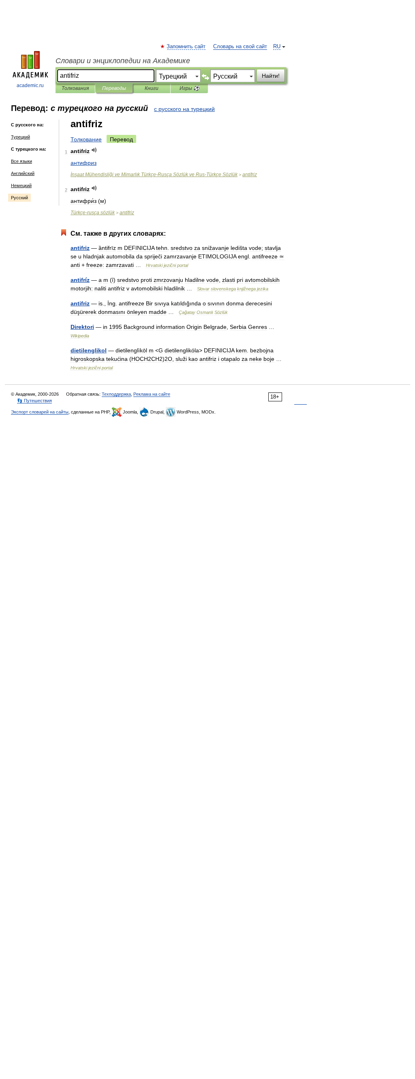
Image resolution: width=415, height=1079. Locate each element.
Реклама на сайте (151, 394)
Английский (22, 173)
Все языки (21, 161)
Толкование (86, 139)
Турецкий (20, 136)
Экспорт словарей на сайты (39, 411)
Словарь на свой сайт (240, 46)
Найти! (271, 76)
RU (276, 46)
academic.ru (30, 85)
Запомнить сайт (186, 46)
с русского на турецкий (184, 109)
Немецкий (21, 185)
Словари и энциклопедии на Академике (123, 61)
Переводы (114, 88)
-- (154, 174)
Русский (19, 197)
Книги (151, 88)
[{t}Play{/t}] (94, 150)
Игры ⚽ (189, 88)
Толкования (75, 88)
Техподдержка (116, 394)
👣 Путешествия (34, 400)
